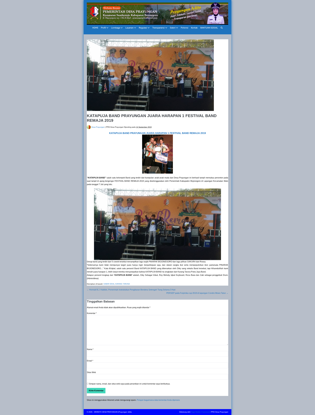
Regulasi (143, 27)
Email (90, 361)
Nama (90, 349)
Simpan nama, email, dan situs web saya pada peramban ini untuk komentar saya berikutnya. (129, 384)
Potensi (184, 27)
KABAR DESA (109, 284)
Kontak (194, 27)
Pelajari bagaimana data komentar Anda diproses (158, 400)
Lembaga (116, 27)
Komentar (92, 313)
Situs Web (91, 372)
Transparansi (158, 27)
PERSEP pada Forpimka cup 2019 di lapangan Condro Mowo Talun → (197, 293)
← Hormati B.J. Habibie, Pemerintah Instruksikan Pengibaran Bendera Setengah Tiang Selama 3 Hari (131, 290)
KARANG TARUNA (122, 284)
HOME (95, 27)
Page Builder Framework (200, 412)
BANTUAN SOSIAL (209, 27)
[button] (221, 28)
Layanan (129, 27)
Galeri (173, 27)
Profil (103, 27)
